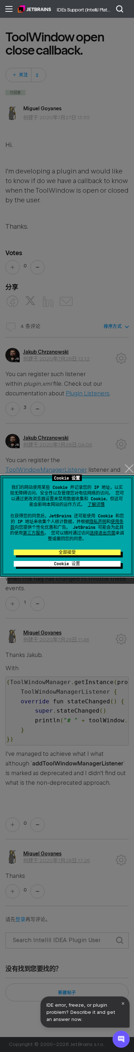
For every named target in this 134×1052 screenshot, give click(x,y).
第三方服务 (33, 533)
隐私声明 (97, 522)
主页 (34, 8)
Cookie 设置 (67, 564)
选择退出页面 (102, 533)
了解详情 (96, 504)
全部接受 (67, 552)
